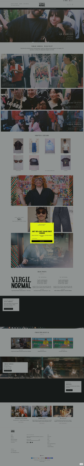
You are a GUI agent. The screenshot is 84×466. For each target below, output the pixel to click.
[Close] (53, 224)
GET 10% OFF (42, 241)
